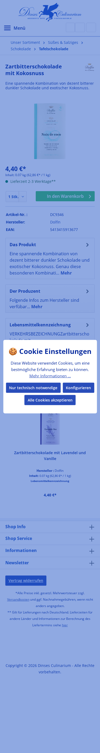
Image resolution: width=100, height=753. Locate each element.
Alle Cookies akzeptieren (50, 399)
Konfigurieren (78, 387)
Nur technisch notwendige (33, 387)
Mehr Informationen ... (50, 376)
